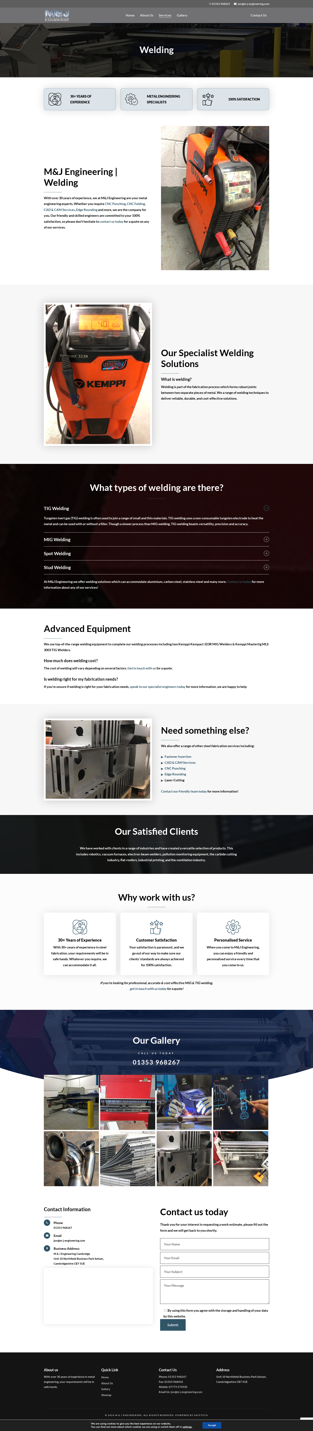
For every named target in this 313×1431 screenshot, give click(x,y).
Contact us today (239, 582)
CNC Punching (115, 204)
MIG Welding (57, 539)
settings (187, 1427)
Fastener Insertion (178, 757)
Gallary (105, 1389)
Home (105, 1377)
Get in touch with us (142, 668)
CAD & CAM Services (59, 210)
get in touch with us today (148, 989)
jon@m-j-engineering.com (69, 1240)
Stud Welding (57, 567)
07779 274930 (178, 1386)
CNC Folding (136, 204)
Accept (212, 1425)
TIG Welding (56, 508)
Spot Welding (57, 553)
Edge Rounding (86, 210)
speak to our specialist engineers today (157, 687)
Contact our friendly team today (184, 791)
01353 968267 (156, 1062)
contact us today (111, 221)
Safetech (201, 1415)
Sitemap (106, 1395)
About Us (107, 1383)
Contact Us (259, 15)
